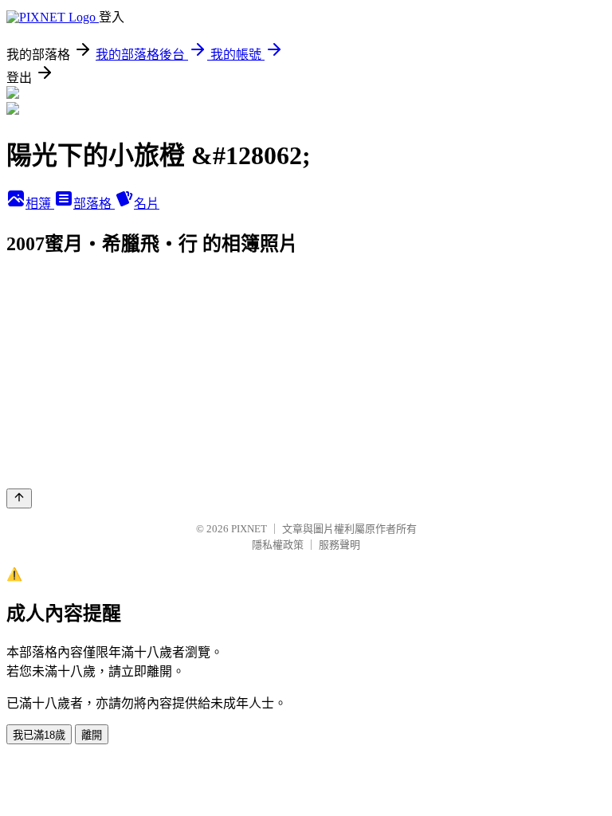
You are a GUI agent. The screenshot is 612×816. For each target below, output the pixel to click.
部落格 (94, 203)
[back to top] (19, 498)
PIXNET (249, 529)
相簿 (40, 203)
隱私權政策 (278, 545)
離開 (91, 735)
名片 (146, 203)
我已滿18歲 (39, 735)
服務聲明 (339, 545)
